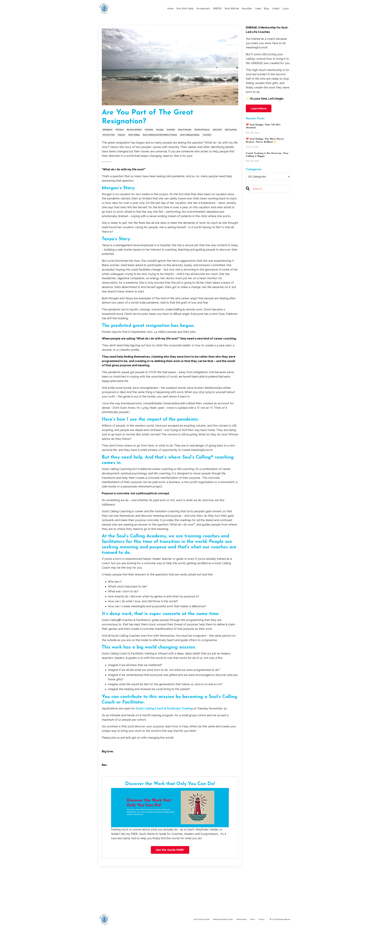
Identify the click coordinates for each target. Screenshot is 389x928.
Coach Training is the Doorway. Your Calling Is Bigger (267, 154)
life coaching (230, 129)
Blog (266, 8)
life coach (217, 129)
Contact (275, 8)
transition (207, 135)
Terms (252, 919)
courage (159, 129)
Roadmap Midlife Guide (223, 919)
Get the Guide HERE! (170, 849)
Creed (258, 8)
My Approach (203, 8)
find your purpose (202, 129)
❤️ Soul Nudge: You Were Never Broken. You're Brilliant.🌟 (265, 140)
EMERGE (217, 8)
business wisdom (134, 129)
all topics (120, 129)
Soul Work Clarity (185, 8)
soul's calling (134, 135)
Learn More (259, 108)
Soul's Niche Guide (202, 919)
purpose (121, 135)
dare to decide (184, 129)
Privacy (262, 919)
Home (170, 8)
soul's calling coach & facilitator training (160, 135)
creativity (171, 129)
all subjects (107, 129)
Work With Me (232, 8)
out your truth (109, 135)
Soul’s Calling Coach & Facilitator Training (164, 708)
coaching (149, 129)
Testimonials (241, 919)
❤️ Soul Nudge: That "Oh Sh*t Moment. (263, 126)
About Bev (247, 8)
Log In (285, 8)
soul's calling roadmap (189, 135)
